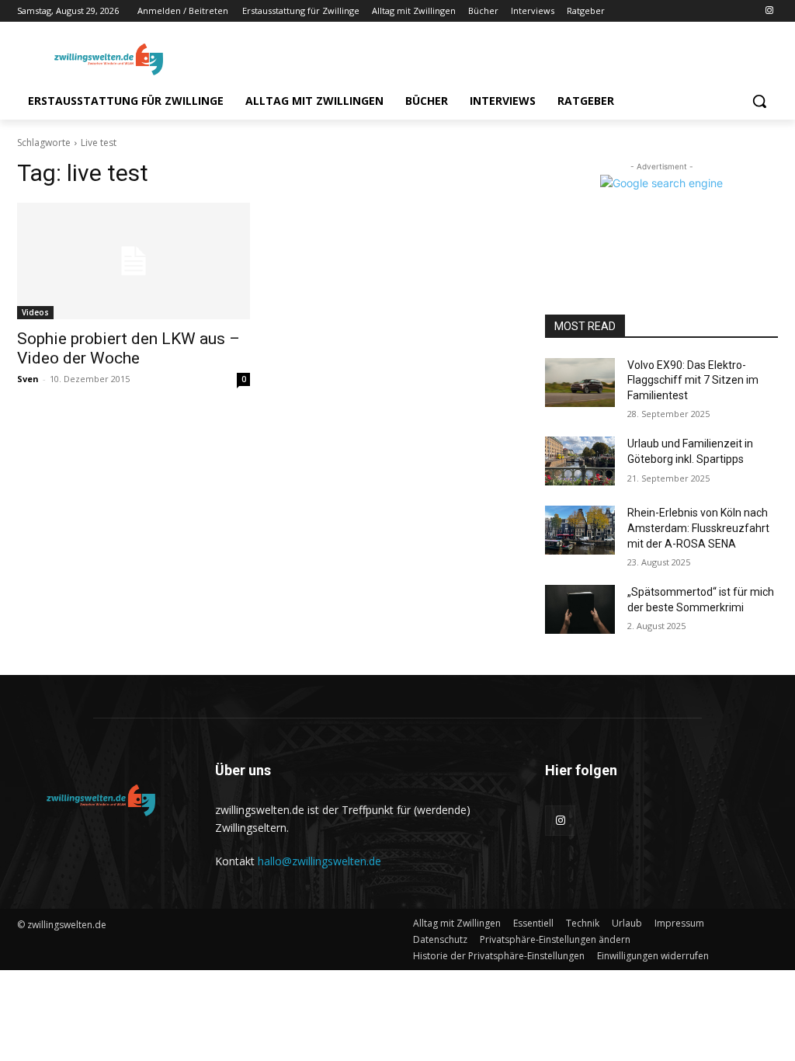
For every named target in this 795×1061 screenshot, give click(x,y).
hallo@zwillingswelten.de (319, 861)
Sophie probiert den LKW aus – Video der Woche (128, 348)
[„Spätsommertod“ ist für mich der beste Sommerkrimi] (580, 609)
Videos (35, 312)
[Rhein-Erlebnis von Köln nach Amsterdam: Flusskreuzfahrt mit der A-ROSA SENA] (580, 530)
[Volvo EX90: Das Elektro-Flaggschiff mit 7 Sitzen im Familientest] (580, 382)
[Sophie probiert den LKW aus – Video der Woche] (133, 261)
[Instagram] (769, 11)
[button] (759, 101)
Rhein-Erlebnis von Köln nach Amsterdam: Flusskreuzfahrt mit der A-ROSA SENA (698, 527)
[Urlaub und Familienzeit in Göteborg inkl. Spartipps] (580, 461)
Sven (28, 378)
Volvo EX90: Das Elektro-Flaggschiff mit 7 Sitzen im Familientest (693, 380)
